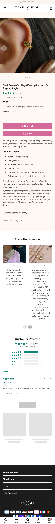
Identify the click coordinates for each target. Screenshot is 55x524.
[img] (8, 379)
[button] (9, 93)
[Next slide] (51, 48)
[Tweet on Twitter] (16, 221)
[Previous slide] (25, 327)
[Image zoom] (27, 45)
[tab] (25, 77)
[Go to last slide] (4, 48)
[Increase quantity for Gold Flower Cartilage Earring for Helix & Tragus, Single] (17, 117)
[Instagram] (31, 503)
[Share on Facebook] (11, 221)
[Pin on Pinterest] (22, 221)
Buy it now (28, 133)
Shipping (19, 106)
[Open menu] (5, 8)
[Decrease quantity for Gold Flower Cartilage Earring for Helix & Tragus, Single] (5, 117)
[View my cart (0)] (50, 8)
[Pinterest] (24, 503)
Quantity (6, 112)
